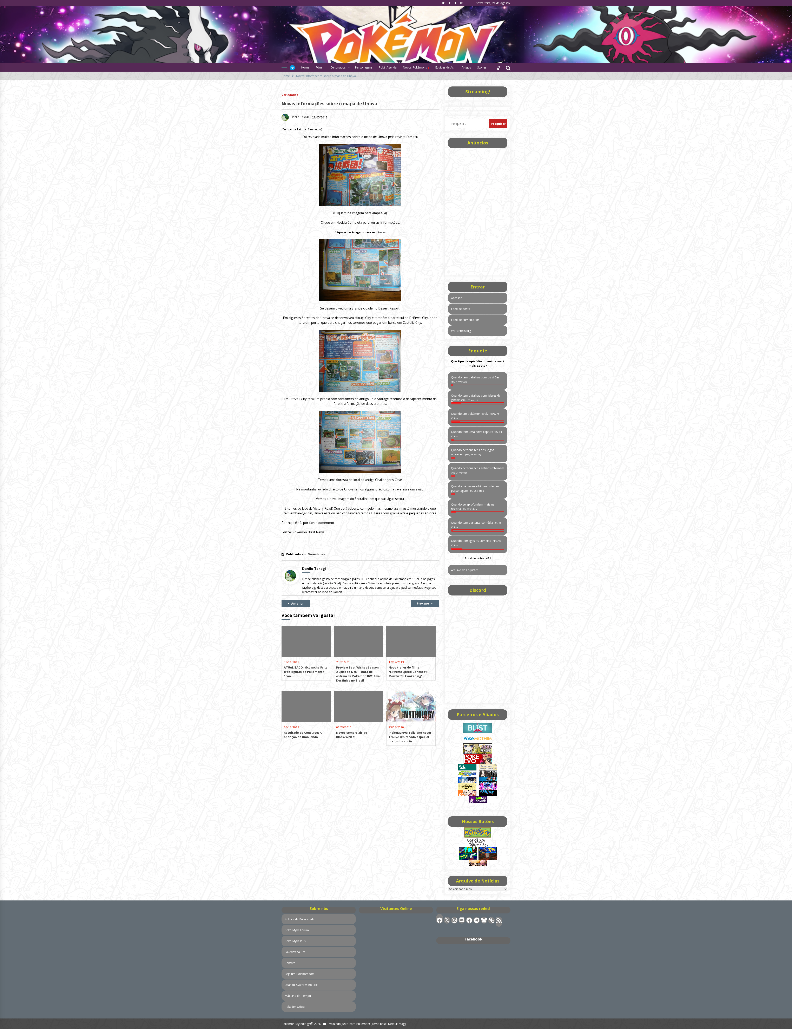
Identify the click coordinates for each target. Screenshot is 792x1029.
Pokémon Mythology (296, 1024)
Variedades (290, 94)
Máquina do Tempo (298, 996)
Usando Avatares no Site (301, 985)
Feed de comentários (465, 320)
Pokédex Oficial (295, 1007)
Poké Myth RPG (295, 941)
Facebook (473, 939)
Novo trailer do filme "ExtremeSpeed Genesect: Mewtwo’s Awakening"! (408, 671)
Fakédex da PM (295, 952)
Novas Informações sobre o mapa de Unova (329, 103)
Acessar (456, 298)
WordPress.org (461, 331)
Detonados (338, 67)
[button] (498, 67)
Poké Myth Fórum (297, 930)
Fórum (320, 67)
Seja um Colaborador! (299, 974)
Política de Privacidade (300, 919)
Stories (482, 67)
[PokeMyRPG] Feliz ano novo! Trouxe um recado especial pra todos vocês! (410, 737)
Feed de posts (460, 309)
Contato (290, 963)
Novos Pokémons (415, 67)
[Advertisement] (477, 210)
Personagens (363, 67)
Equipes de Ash (445, 67)
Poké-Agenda (388, 67)
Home (305, 67)
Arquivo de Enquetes (464, 570)
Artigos (466, 67)
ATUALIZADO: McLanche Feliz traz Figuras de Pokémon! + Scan (305, 671)
